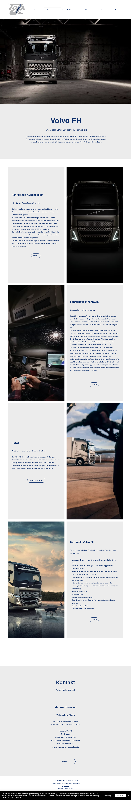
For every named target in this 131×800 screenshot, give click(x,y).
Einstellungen (108, 796)
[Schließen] (128, 795)
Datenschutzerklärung (14, 797)
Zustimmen (120, 796)
